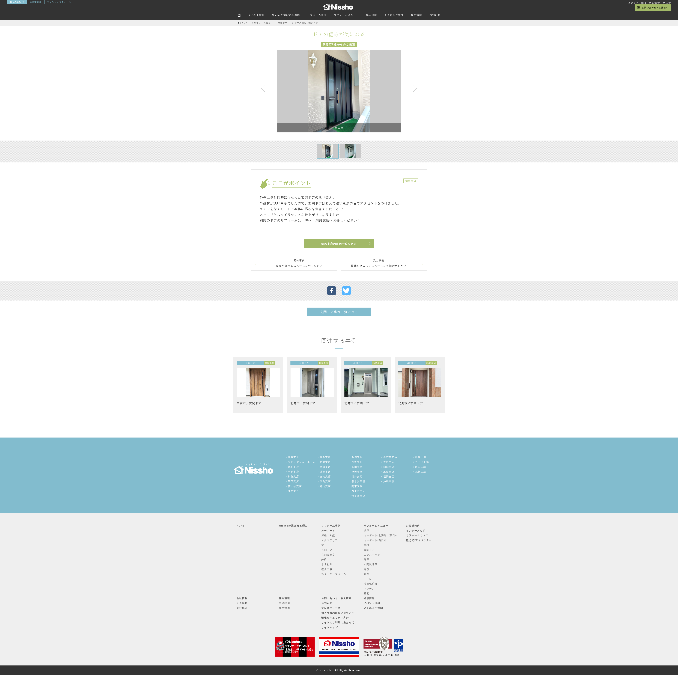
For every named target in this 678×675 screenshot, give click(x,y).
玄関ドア (326, 549)
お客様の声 (413, 525)
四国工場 (420, 466)
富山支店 (357, 466)
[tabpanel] (339, 91)
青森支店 (325, 457)
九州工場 (420, 471)
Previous (264, 89)
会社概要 (242, 607)
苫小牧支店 (295, 486)
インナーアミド (415, 530)
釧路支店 (293, 476)
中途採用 (284, 603)
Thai (668, 3)
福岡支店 (388, 476)
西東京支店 (358, 491)
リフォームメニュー (346, 15)
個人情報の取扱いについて (337, 612)
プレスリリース (331, 607)
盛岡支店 (325, 471)
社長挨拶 (242, 603)
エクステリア (329, 540)
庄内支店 (325, 476)
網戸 (366, 530)
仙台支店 (325, 481)
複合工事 (326, 569)
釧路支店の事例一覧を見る (338, 243)
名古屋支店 (390, 457)
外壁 (366, 559)
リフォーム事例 (317, 15)
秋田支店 (325, 466)
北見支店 (293, 491)
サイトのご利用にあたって (337, 622)
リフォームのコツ (417, 535)
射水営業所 (358, 481)
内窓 (366, 569)
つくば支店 (358, 495)
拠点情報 (371, 15)
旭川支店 (293, 466)
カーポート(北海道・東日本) (381, 535)
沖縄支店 (388, 481)
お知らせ (434, 15)
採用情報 (416, 15)
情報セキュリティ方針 (335, 617)
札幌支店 (293, 457)
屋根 (366, 545)
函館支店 (293, 471)
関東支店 (357, 486)
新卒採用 (284, 607)
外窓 (366, 574)
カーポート (328, 530)
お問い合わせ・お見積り (655, 7)
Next (413, 89)
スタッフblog (638, 3)
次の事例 (378, 263)
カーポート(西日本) (376, 540)
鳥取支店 (388, 471)
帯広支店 (293, 481)
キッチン (369, 588)
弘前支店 (325, 462)
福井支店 (357, 476)
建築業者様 (36, 2)
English (656, 3)
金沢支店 (357, 471)
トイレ (368, 579)
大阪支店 (388, 462)
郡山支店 (325, 486)
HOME (241, 525)
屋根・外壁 (328, 535)
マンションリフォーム (59, 2)
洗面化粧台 (370, 583)
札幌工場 (420, 457)
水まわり (326, 564)
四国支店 (388, 466)
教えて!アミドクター (419, 540)
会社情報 (242, 598)
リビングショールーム (302, 462)
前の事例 (299, 263)
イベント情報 (256, 15)
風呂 (366, 593)
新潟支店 (357, 457)
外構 (324, 559)
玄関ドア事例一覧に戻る (339, 312)
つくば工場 (422, 462)
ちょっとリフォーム (333, 574)
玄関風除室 (328, 554)
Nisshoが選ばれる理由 (286, 15)
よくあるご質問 (394, 15)
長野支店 (357, 462)
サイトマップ (329, 627)
